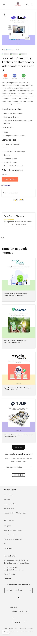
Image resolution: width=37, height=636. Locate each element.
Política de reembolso (26, 628)
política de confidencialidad (13, 530)
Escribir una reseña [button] (18, 224)
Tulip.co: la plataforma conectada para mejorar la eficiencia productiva (18, 435)
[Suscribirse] (31, 467)
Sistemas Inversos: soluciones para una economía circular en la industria (16, 294)
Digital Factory (13, 629)
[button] (4, 4)
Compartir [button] (7, 185)
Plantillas (7, 499)
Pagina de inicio (9, 508)
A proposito (7, 526)
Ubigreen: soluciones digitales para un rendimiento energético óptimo (15, 341)
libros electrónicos (10, 504)
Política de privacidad (12, 632)
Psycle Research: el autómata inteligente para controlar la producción (17, 388)
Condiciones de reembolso (13, 539)
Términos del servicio (27, 632)
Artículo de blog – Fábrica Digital (15, 513)
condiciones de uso (10, 535)
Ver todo (18, 447)
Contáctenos (8, 548)
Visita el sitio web (10, 179)
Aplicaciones (8, 495)
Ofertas (6, 544)
